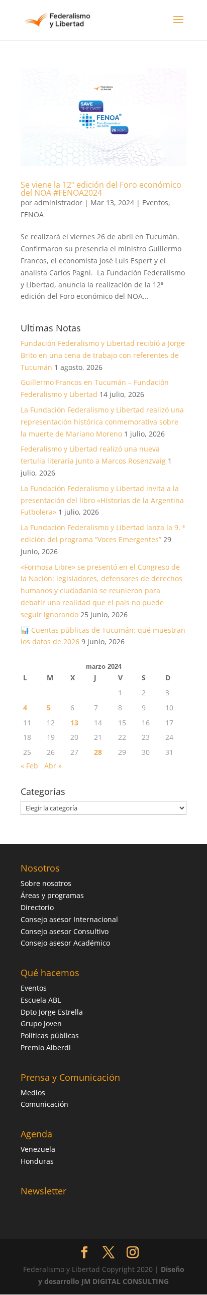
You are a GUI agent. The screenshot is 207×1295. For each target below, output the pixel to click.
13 (74, 722)
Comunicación (44, 1104)
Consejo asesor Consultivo (65, 931)
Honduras (37, 1161)
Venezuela (38, 1149)
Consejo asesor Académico (65, 943)
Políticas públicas (50, 1035)
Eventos (155, 202)
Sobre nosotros (46, 883)
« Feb (29, 765)
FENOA (32, 214)
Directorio (37, 907)
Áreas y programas (52, 895)
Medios (33, 1092)
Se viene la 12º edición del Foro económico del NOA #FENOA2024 (101, 188)
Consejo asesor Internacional (69, 919)
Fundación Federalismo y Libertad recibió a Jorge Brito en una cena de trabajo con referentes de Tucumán (103, 355)
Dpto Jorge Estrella (52, 1012)
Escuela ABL (41, 1000)
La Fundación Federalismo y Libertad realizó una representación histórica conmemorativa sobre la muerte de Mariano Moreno (102, 422)
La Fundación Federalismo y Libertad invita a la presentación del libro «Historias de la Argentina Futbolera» (102, 500)
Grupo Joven (41, 1023)
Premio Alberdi (46, 1047)
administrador (58, 202)
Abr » (53, 765)
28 (98, 752)
